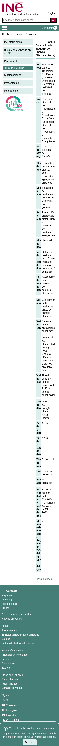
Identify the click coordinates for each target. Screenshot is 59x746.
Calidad (6, 639)
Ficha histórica (44, 579)
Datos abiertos (10, 679)
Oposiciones (9, 663)
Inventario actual (13, 42)
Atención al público (12, 675)
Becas (5, 659)
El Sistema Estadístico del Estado (20, 634)
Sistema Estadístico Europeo (18, 643)
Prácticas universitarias (15, 654)
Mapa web (7, 595)
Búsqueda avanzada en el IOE (17, 52)
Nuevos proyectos (12, 618)
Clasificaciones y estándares (18, 614)
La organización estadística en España (25, 34)
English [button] (52, 13)
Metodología (11, 90)
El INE (5, 626)
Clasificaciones (12, 75)
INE (3, 34)
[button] (48, 28)
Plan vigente (11, 61)
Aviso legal (8, 599)
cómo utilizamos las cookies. (40, 736)
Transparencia (10, 630)
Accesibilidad (9, 603)
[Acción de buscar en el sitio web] (53, 20)
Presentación (11, 83)
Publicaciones (9, 683)
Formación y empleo (13, 650)
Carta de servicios (12, 688)
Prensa (6, 608)
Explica (6, 667)
